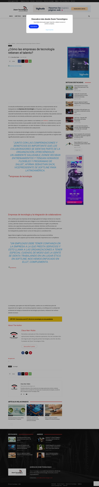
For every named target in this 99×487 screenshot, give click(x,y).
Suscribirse (34, 26)
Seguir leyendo (49, 29)
